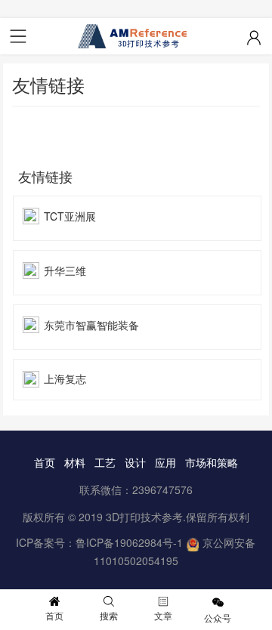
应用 (165, 462)
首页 (44, 462)
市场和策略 (211, 462)
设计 (135, 462)
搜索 (109, 615)
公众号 (217, 617)
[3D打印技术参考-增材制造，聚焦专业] (136, 36)
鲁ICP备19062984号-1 (129, 542)
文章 (163, 615)
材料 (74, 462)
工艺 (105, 462)
